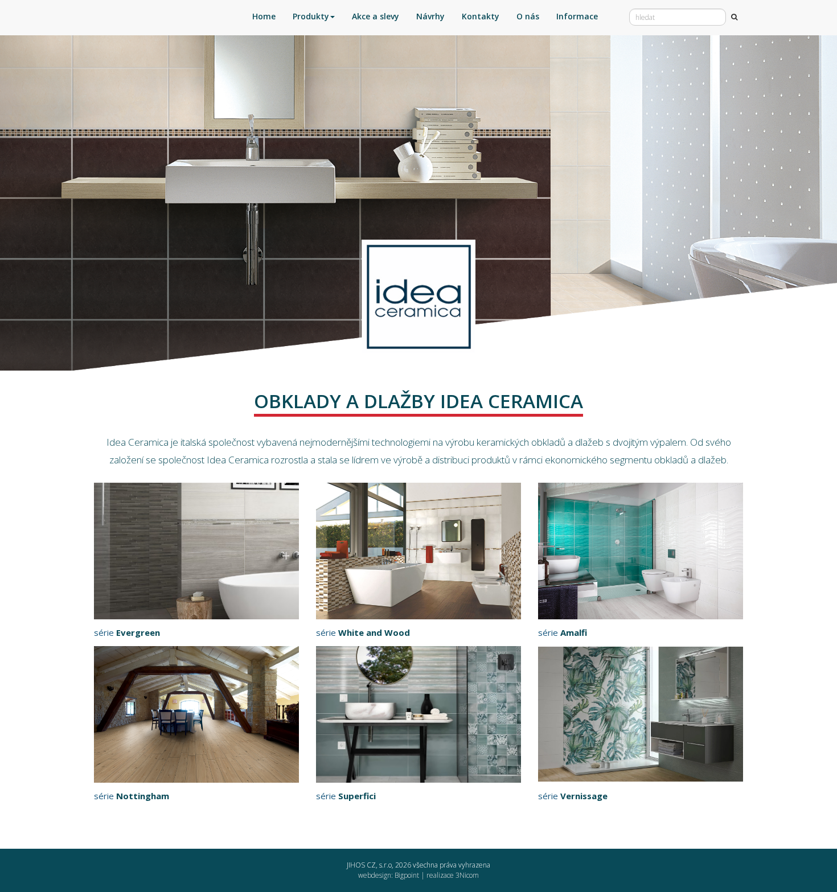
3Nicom (467, 875)
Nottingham (142, 795)
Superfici (357, 795)
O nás (527, 16)
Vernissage (584, 795)
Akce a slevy (375, 16)
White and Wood (374, 632)
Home (264, 16)
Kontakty (480, 16)
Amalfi (573, 632)
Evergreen (138, 632)
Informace (577, 16)
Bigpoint (407, 875)
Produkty (311, 16)
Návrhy (430, 16)
